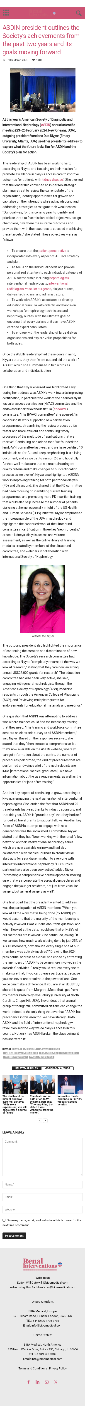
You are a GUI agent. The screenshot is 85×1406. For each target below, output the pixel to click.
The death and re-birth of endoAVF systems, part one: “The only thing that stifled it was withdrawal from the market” (41, 1104)
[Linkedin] (38, 1382)
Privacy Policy (58, 1368)
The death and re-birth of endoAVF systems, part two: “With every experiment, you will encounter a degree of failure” (14, 1104)
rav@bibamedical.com (60, 1287)
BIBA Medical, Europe (43, 1311)
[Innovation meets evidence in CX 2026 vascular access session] (70, 1084)
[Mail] (47, 1382)
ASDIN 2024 (30, 1049)
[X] (56, 1382)
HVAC (56, 1049)
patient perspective (52, 251)
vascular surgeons (38, 289)
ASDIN (45, 125)
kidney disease (52, 179)
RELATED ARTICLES (26, 1068)
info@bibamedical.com (47, 1325)
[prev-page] (40, 1120)
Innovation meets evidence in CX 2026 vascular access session (70, 1100)
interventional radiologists (21, 1053)
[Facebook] (29, 1382)
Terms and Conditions (33, 1368)
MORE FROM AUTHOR (57, 1068)
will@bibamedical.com (53, 1282)
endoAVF (60, 409)
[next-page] (45, 1120)
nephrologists (59, 278)
